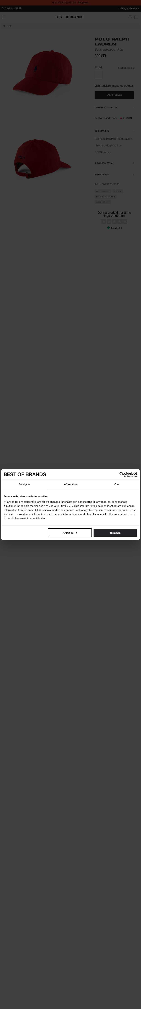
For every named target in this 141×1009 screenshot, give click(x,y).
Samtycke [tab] (24, 484)
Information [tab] (70, 484)
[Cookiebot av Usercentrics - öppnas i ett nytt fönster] (122, 474)
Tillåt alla (115, 532)
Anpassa (68, 532)
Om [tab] (116, 484)
